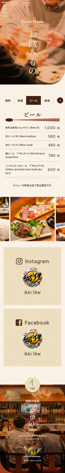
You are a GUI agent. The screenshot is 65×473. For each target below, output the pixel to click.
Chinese (25, 3)
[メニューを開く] (60, 3)
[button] (60, 100)
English (15, 3)
